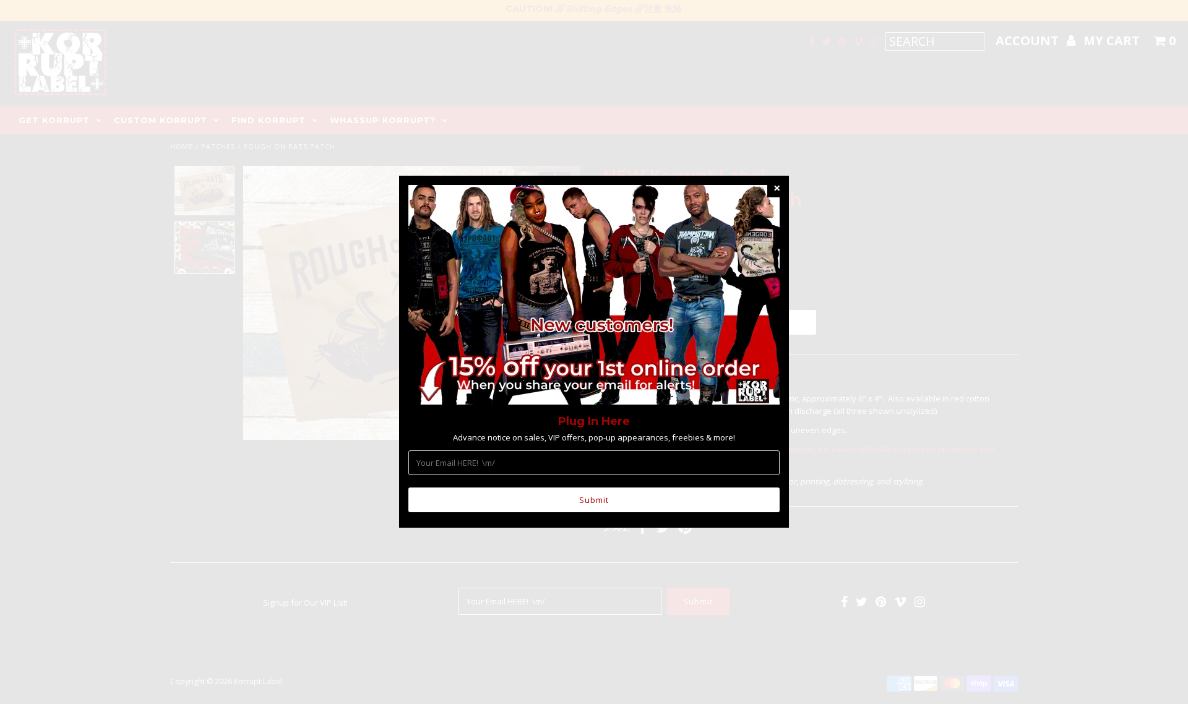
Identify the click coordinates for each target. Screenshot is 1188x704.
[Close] (776, 188)
